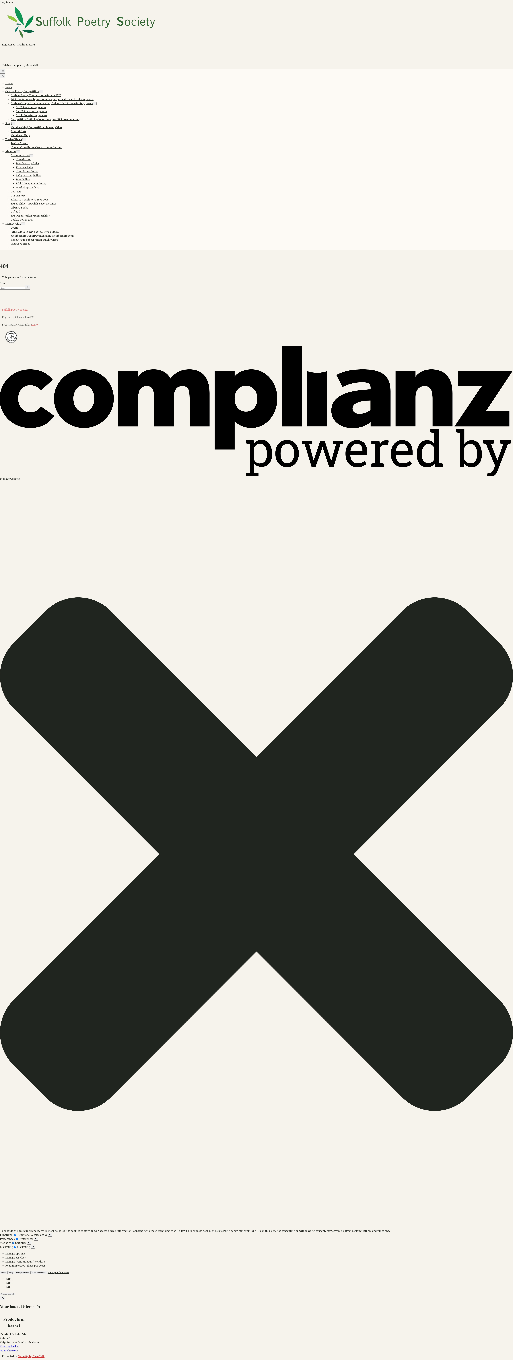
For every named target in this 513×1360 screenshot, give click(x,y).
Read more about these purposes (25, 1265)
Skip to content (9, 2)
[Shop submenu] (13, 123)
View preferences (23, 1273)
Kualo (34, 324)
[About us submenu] (18, 151)
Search (4, 283)
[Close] (2, 1298)
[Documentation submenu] (31, 155)
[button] (256, 855)
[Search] (27, 287)
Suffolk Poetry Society (15, 309)
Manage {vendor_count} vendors (25, 1261)
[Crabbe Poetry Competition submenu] (41, 91)
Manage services (15, 1257)
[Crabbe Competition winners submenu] (95, 103)
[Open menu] (2, 71)
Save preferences (39, 1273)
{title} (8, 1279)
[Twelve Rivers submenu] (24, 139)
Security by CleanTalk (31, 1356)
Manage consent (7, 1294)
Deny (11, 1273)
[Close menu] (2, 76)
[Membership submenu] (23, 224)
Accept (4, 1273)
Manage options (15, 1253)
